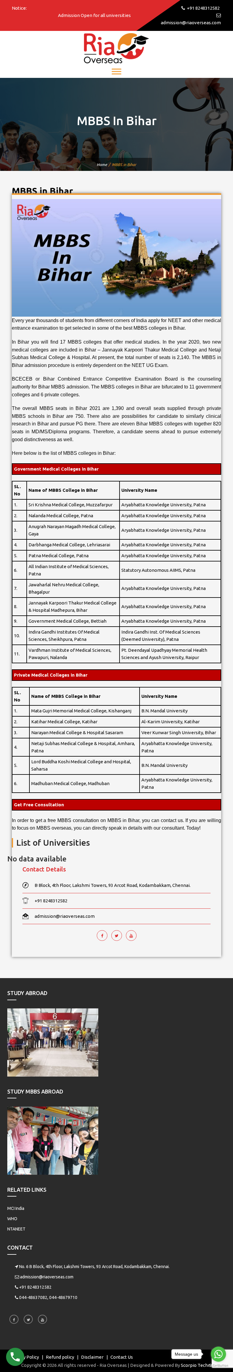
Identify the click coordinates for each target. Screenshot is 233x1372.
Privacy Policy (24, 1357)
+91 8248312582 (35, 1287)
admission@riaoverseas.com (46, 1276)
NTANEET (16, 1229)
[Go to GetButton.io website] (218, 1366)
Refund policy (60, 1357)
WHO (12, 1218)
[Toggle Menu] (116, 71)
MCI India (15, 1208)
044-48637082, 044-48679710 (48, 1297)
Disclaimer (92, 1357)
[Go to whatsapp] (218, 1354)
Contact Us (121, 1357)
